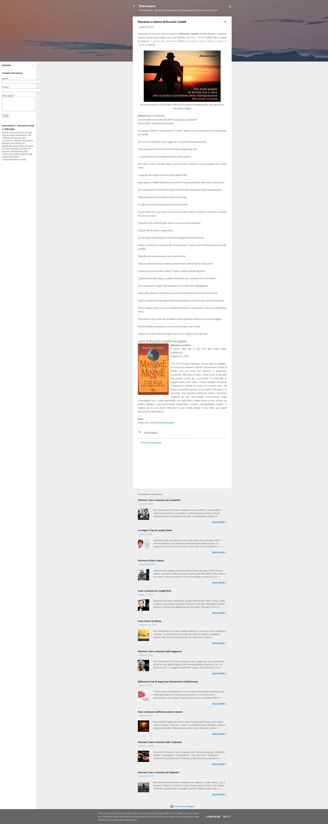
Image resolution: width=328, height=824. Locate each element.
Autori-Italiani (150, 432)
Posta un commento (150, 442)
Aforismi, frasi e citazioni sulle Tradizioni (160, 742)
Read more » (219, 522)
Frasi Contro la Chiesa (149, 621)
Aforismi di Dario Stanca (151, 560)
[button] (225, 22)
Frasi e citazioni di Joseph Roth (154, 591)
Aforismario (147, 6)
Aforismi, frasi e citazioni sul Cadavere (158, 772)
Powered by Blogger (183, 806)
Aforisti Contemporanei (162, 422)
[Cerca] (230, 7)
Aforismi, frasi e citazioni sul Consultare (159, 500)
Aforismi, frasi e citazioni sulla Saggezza (160, 651)
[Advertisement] (182, 464)
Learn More (213, 816)
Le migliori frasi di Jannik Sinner (155, 530)
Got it (226, 816)
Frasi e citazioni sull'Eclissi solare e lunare (160, 712)
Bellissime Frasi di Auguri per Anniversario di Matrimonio (168, 681)
